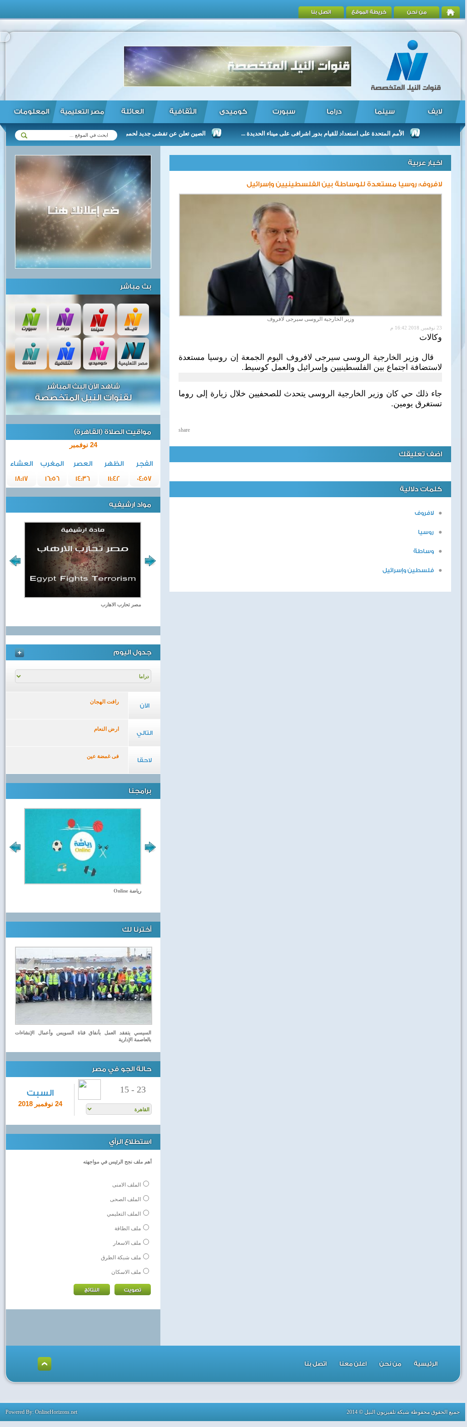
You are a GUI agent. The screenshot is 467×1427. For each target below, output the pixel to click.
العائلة (132, 111)
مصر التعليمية (82, 111)
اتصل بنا (321, 12)
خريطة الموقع (369, 12)
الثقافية (182, 111)
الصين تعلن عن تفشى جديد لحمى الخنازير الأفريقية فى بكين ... (150, 133)
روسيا (426, 532)
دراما (334, 111)
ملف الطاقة (127, 1228)
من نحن (417, 12)
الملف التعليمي (124, 1214)
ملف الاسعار (127, 1243)
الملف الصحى (125, 1199)
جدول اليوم (132, 652)
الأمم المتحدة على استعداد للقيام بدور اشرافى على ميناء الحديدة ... (342, 133)
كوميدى (233, 111)
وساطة (423, 551)
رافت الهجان (104, 702)
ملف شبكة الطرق (121, 1257)
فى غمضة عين (103, 756)
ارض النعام (106, 729)
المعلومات (31, 111)
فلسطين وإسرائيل (408, 570)
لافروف (424, 512)
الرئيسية (425, 1363)
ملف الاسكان (126, 1272)
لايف (435, 111)
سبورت (284, 111)
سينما (385, 111)
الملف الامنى (126, 1185)
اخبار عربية (425, 163)
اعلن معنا (353, 1363)
